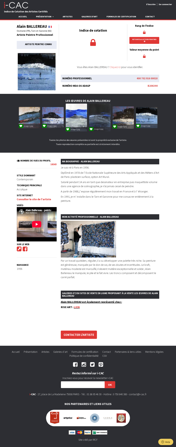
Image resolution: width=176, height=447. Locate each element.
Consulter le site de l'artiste (34, 199)
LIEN (77, 307)
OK (110, 384)
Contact (150, 16)
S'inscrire (151, 4)
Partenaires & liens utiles (128, 351)
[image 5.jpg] (76, 118)
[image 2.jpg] (53, 117)
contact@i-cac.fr (137, 394)
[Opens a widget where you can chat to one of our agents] (165, 442)
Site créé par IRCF (88, 439)
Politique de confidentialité (83, 355)
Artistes (67, 16)
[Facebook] (25, 250)
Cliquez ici (115, 67)
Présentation (31, 351)
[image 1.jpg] (29, 117)
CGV (104, 355)
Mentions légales (154, 351)
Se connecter (165, 4)
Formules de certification (121, 16)
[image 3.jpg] (123, 117)
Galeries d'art (89, 16)
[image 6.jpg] (99, 117)
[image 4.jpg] (146, 117)
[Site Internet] (19, 250)
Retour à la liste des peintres (144, 39)
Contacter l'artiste (79, 335)
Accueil (23, 16)
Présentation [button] (44, 16)
